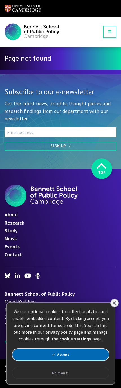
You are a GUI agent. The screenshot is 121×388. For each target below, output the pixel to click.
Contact (13, 254)
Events (12, 246)
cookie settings (75, 339)
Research (14, 222)
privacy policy (59, 332)
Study (11, 230)
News (11, 238)
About (11, 214)
